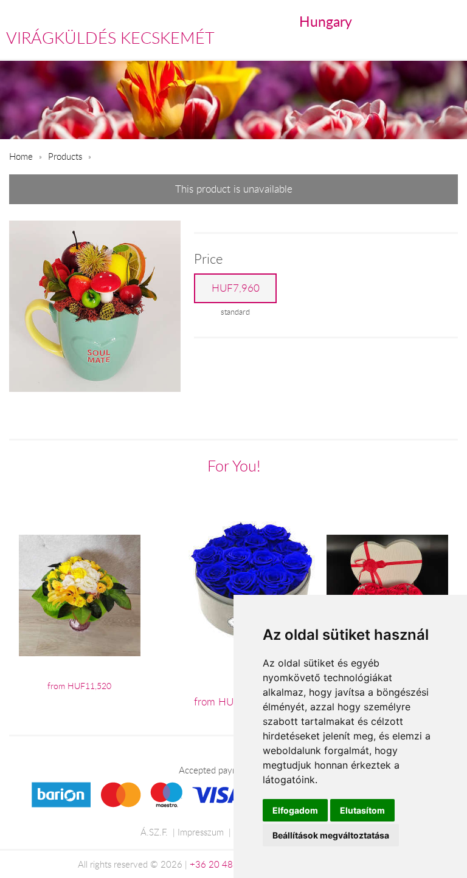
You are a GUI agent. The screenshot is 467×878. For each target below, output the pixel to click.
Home (21, 156)
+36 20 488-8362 (227, 864)
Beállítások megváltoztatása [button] (330, 835)
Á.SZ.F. (154, 832)
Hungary (325, 21)
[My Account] (450, 22)
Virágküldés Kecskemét (110, 38)
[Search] (425, 22)
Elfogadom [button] (295, 810)
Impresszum (201, 832)
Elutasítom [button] (362, 810)
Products (65, 156)
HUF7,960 (236, 288)
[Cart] (398, 22)
